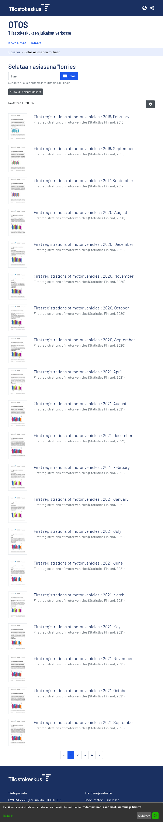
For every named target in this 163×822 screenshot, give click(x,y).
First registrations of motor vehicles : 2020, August (80, 212)
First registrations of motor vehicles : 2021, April (78, 371)
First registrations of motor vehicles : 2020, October (81, 307)
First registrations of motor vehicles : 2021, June (78, 562)
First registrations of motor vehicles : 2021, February (82, 467)
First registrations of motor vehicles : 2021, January (81, 499)
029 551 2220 (17, 800)
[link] (31, 8)
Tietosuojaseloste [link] (98, 793)
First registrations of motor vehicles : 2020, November (83, 275)
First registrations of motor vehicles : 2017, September (83, 180)
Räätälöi (8, 815)
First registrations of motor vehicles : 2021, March (79, 594)
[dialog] (81, 812)
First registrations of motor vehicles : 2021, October (81, 690)
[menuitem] (35, 43)
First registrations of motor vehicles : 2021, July (77, 531)
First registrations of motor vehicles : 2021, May (77, 626)
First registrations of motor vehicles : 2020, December (83, 244)
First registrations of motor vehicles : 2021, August (80, 403)
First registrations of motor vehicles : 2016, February (81, 116)
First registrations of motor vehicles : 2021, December (83, 435)
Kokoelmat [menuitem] (17, 43)
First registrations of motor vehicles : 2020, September (84, 339)
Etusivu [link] (14, 52)
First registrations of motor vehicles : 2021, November (83, 658)
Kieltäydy (144, 815)
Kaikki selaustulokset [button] (27, 92)
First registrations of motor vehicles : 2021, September (84, 722)
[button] (144, 8)
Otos (18, 24)
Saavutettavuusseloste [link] (102, 800)
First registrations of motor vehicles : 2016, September (84, 148)
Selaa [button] (34, 43)
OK (155, 815)
